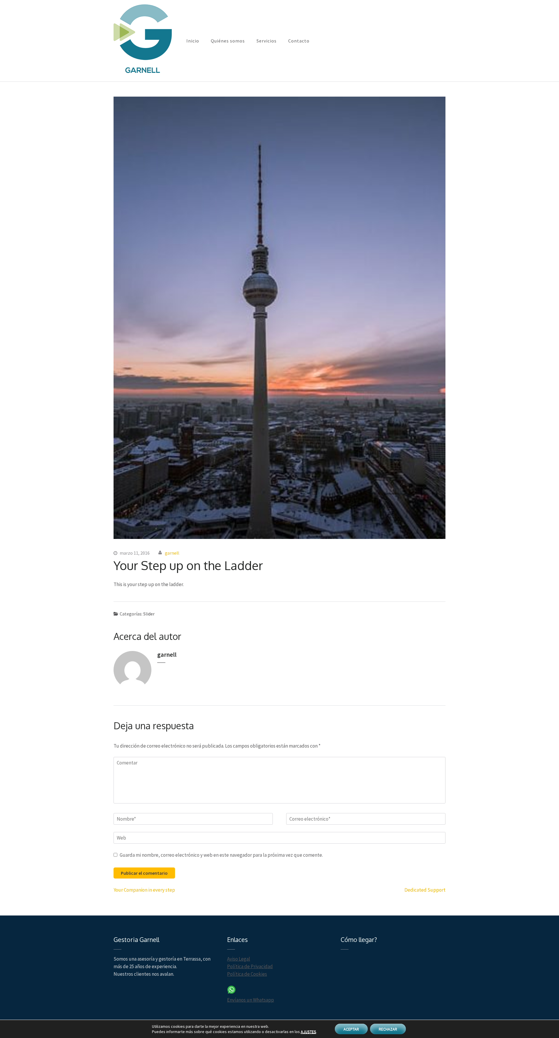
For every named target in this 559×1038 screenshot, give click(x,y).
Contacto (298, 41)
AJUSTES (308, 1031)
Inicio (192, 41)
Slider (149, 614)
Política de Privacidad (250, 966)
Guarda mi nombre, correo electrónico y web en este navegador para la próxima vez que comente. (221, 855)
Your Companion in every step (144, 890)
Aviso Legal (238, 959)
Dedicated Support (424, 890)
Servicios (266, 41)
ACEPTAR (351, 1029)
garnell (172, 553)
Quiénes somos (228, 41)
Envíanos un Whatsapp (250, 1000)
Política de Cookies (247, 974)
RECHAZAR (388, 1029)
